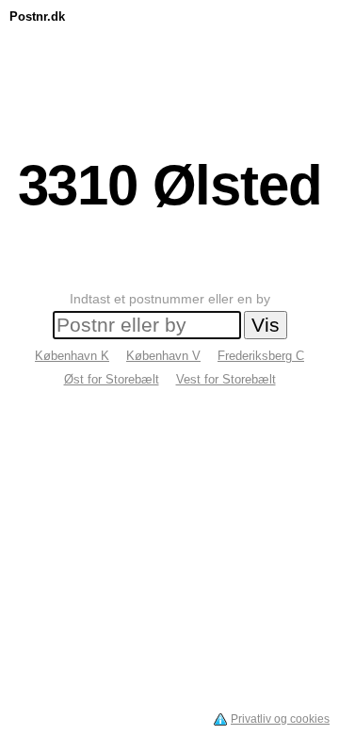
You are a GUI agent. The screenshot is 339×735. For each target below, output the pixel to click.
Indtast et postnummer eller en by (170, 298)
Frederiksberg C (261, 356)
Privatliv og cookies (280, 719)
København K (72, 356)
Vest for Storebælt (226, 379)
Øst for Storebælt (111, 379)
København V (163, 356)
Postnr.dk (37, 16)
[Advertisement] (169, 72)
